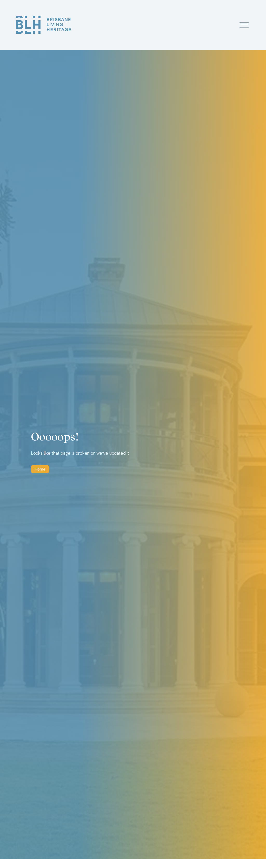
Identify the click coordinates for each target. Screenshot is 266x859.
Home (40, 469)
